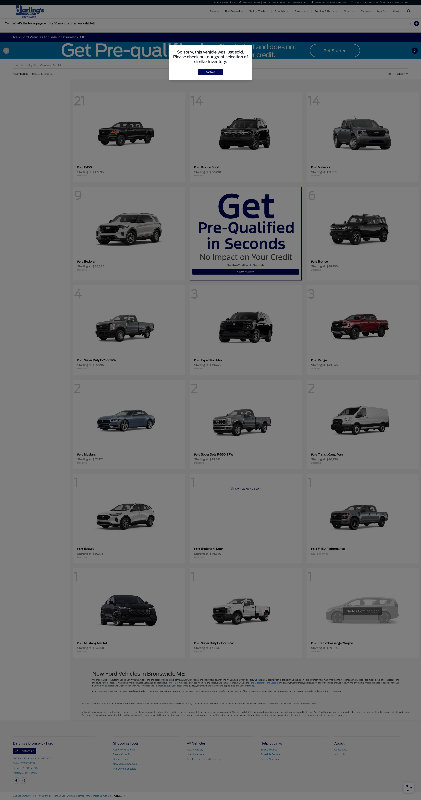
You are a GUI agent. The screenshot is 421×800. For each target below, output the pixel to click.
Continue (210, 72)
